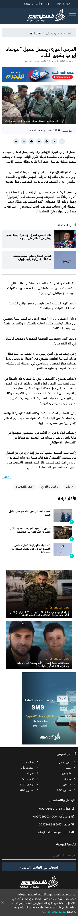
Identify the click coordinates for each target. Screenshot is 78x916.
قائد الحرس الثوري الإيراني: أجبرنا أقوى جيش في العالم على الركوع (29, 236)
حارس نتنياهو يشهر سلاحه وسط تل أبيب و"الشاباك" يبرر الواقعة (30, 529)
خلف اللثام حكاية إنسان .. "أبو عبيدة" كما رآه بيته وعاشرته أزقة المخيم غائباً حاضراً (43, 664)
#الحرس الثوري (49, 486)
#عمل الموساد (24, 486)
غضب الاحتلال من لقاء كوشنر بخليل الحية (30, 512)
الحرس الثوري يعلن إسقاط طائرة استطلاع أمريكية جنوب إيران (32, 257)
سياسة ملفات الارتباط (54, 911)
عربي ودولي (53, 32)
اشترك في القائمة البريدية (39, 866)
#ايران (69, 486)
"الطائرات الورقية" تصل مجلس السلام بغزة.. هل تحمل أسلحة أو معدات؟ (31, 548)
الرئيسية (68, 32)
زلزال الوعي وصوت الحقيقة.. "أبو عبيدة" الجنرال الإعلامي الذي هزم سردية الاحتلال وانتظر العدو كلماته (39, 613)
